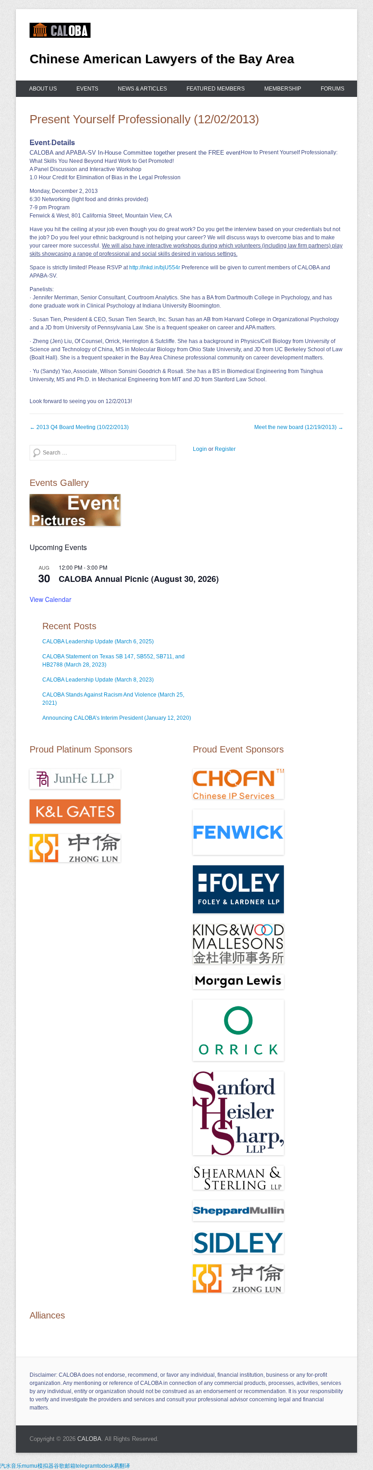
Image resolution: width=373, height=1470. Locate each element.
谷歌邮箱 (65, 1466)
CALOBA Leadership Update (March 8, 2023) (98, 680)
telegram (86, 1466)
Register (225, 449)
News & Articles (142, 89)
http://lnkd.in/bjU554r (154, 267)
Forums (332, 89)
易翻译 (122, 1466)
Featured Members (215, 89)
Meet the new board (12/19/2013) (298, 427)
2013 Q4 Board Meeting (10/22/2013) (79, 427)
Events (87, 89)
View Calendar (50, 599)
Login (200, 449)
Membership (282, 89)
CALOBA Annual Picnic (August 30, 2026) (139, 579)
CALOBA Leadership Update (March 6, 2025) (98, 641)
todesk (105, 1466)
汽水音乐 (11, 1466)
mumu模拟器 (38, 1466)
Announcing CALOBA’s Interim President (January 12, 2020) (116, 718)
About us (43, 89)
